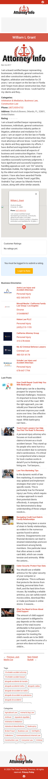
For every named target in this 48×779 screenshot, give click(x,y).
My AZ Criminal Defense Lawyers (31, 347)
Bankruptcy (32, 726)
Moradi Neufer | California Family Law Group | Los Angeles (31, 305)
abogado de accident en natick (16, 691)
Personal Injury (24, 294)
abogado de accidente (13, 700)
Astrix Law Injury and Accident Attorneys (26, 289)
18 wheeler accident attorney (15, 672)
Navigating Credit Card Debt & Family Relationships (29, 518)
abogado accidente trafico (15, 686)
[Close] (36, 194)
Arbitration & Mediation (12, 100)
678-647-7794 (23, 370)
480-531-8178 (23, 354)
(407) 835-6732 (16, 107)
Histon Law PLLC (24, 319)
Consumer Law (27, 740)
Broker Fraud (10, 731)
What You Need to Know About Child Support (30, 610)
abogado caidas (34, 686)
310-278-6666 (23, 341)
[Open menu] (44, 2)
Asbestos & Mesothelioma (14, 726)
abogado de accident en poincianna (18, 695)
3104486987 (23, 313)
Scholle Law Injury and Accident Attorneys (26, 361)
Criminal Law (23, 350)
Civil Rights (36, 731)
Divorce (20, 309)
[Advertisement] (24, 26)
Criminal (39, 740)
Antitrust (8, 717)
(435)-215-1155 (24, 327)
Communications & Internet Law (28, 735)
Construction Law (9, 103)
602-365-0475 (23, 297)
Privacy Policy (28, 772)
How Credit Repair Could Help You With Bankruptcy (31, 383)
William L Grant (17, 200)
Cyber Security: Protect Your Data (31, 566)
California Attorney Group (28, 333)
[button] (24, 227)
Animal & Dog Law (27, 712)
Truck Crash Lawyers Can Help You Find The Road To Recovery (30, 429)
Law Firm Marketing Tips (27, 471)
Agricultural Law (11, 712)
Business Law (31, 100)
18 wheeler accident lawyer (15, 677)
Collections (9, 735)
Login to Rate (24, 271)
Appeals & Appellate (22, 717)
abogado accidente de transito (16, 681)
